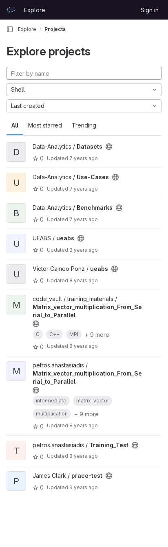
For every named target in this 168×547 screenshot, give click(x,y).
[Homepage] (11, 9)
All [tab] (14, 125)
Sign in (150, 10)
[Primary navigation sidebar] (9, 29)
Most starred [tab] (45, 125)
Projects (55, 29)
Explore (34, 10)
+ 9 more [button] (97, 334)
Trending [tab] (84, 125)
